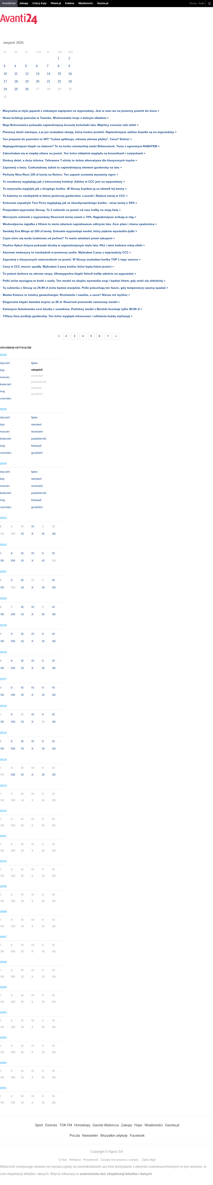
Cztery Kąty (39, 3)
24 (5, 89)
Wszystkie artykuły (114, 1135)
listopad (36, 445)
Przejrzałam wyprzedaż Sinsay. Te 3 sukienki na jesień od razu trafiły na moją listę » (62, 210)
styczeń (5, 363)
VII (2, 560)
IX (22, 533)
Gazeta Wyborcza (106, 1125)
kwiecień (5, 384)
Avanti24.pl (8, 3)
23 (70, 81)
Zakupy (24, 3)
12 (26, 73)
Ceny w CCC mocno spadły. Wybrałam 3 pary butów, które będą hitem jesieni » (58, 266)
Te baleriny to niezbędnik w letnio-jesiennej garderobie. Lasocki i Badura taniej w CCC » (65, 195)
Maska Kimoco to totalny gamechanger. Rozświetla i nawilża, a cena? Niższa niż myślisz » (66, 295)
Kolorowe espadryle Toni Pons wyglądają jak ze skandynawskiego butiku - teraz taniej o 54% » (70, 202)
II (11, 553)
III (22, 553)
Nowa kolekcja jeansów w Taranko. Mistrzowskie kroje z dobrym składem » (56, 118)
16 (70, 73)
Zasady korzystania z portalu (120, 1159)
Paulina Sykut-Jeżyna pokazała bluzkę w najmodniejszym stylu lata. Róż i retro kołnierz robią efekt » (74, 245)
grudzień (37, 452)
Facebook (137, 1135)
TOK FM (65, 1125)
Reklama (75, 1159)
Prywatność (90, 1159)
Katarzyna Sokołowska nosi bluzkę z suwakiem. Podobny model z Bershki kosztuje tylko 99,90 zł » (72, 309)
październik (38, 438)
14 (48, 73)
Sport (39, 1125)
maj (2, 391)
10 (5, 73)
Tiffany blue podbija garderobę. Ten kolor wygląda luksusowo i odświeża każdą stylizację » (68, 316)
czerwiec (5, 398)
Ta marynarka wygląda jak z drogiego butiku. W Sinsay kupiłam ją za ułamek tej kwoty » (65, 188)
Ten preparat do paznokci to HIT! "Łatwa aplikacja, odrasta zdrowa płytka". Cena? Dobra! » (67, 139)
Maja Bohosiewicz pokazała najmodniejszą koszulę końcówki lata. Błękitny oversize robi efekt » (71, 125)
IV (32, 526)
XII (54, 533)
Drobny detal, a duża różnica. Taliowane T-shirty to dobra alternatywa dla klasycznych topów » (70, 160)
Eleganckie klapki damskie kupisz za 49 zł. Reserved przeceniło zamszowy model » (61, 302)
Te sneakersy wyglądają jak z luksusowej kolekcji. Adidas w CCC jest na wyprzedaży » (64, 181)
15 (59, 73)
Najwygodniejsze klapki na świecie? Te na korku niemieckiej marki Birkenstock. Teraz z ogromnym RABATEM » (81, 146)
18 (16, 81)
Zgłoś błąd (148, 1159)
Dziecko (51, 1125)
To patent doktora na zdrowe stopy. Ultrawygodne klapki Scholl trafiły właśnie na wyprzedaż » (69, 273)
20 (37, 81)
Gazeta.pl (102, 3)
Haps (138, 1125)
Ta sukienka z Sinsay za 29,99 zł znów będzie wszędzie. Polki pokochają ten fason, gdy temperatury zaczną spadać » (85, 287)
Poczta (193, 3)
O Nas (63, 1159)
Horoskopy (82, 1125)
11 (15, 73)
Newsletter (90, 1135)
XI (43, 533)
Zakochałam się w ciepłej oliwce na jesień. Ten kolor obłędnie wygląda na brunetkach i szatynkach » (74, 153)
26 (26, 89)
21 (48, 81)
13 (37, 73)
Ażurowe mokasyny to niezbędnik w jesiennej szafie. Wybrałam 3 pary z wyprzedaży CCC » (67, 252)
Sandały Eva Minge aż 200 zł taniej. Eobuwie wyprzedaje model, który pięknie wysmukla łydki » (70, 231)
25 (16, 89)
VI (53, 553)
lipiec (34, 363)
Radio (201, 3)
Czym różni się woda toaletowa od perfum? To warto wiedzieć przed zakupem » (59, 238)
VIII (13, 560)
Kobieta (69, 3)
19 (26, 81)
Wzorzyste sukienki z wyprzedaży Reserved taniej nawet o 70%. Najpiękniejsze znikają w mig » (69, 217)
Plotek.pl (56, 3)
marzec (5, 377)
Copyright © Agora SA (106, 1151)
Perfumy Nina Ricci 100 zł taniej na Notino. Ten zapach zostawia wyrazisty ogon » (60, 174)
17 (5, 81)
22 (59, 81)
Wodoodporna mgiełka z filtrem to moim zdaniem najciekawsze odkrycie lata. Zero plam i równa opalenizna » (80, 224)
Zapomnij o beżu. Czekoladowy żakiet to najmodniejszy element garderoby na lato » (62, 167)
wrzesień (37, 431)
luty (2, 370)
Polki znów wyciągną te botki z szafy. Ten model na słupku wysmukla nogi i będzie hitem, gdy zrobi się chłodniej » (84, 280)
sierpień (36, 424)
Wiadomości (85, 3)
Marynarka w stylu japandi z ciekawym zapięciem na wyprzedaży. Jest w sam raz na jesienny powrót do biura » (81, 110)
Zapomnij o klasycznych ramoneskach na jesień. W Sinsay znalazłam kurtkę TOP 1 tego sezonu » (72, 259)
